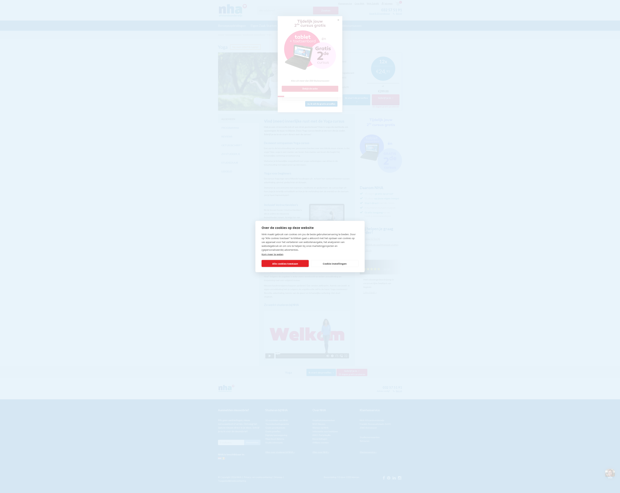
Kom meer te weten (272, 254)
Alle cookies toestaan (285, 263)
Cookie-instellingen (335, 263)
